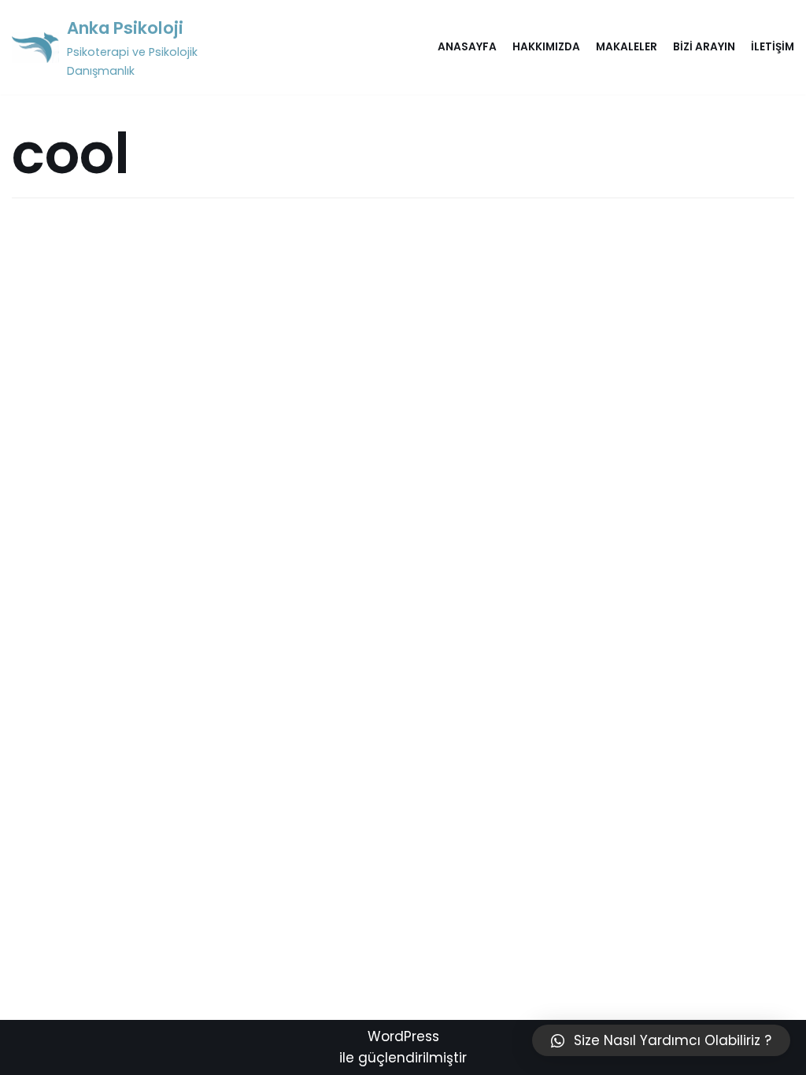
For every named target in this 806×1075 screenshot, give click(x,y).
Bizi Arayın (704, 46)
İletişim (772, 46)
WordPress (403, 1036)
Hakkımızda (546, 46)
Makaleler (626, 46)
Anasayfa (467, 46)
